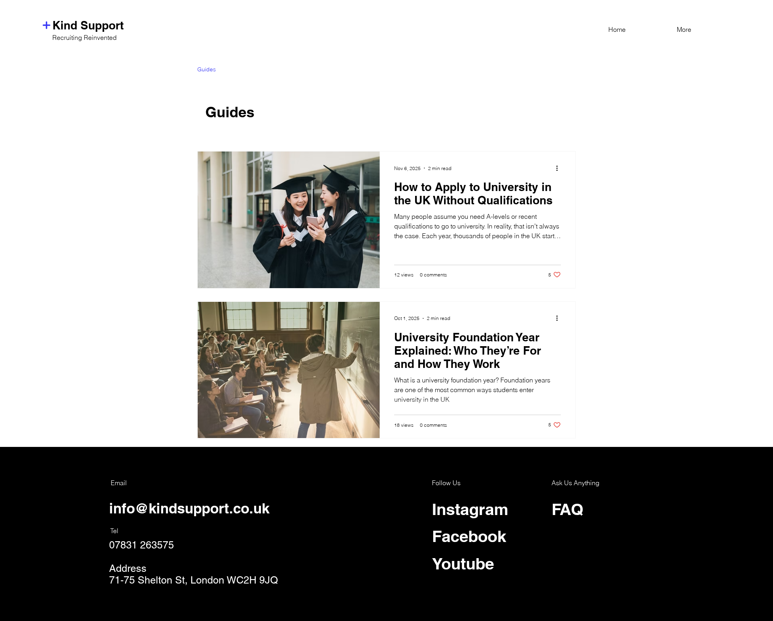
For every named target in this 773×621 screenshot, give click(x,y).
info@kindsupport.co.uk (189, 508)
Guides (206, 69)
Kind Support (88, 25)
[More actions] (559, 168)
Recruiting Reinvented (84, 37)
